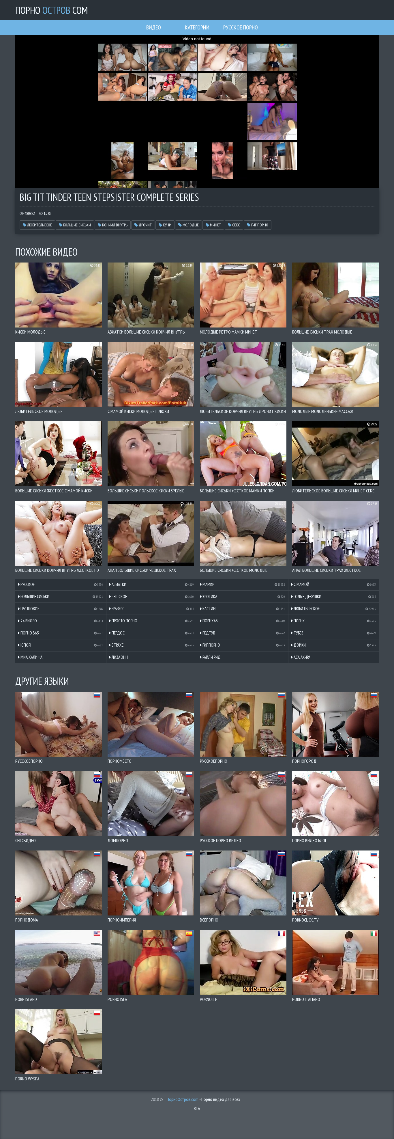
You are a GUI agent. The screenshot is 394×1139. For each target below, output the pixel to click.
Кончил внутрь (114, 225)
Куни (166, 225)
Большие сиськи (76, 225)
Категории (197, 27)
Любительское (39, 225)
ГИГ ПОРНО (259, 225)
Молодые (190, 225)
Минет (215, 225)
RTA (197, 1108)
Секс (235, 225)
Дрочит (145, 225)
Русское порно (240, 27)
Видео (153, 27)
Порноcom (51, 10)
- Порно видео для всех (203, 1099)
